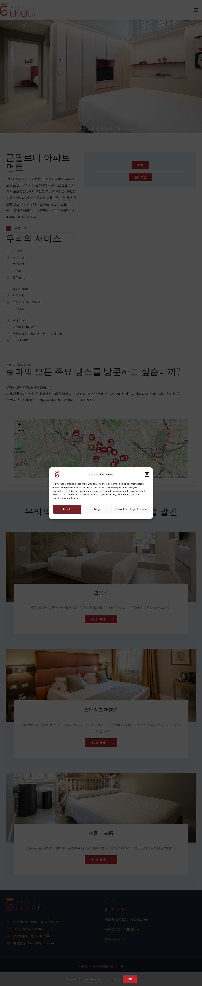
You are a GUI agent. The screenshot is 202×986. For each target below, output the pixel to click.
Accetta (67, 509)
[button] (147, 474)
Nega (97, 509)
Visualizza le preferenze (131, 509)
